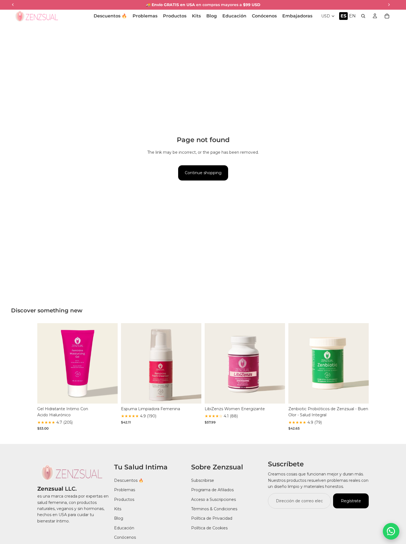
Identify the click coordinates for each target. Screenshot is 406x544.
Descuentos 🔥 (128, 480)
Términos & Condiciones (214, 508)
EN (352, 16)
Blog (118, 518)
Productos (124, 499)
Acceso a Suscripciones (213, 499)
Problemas (124, 489)
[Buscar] (363, 16)
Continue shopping (203, 172)
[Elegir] (109, 395)
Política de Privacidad (211, 518)
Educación (124, 527)
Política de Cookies (209, 527)
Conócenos (125, 537)
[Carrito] (387, 16)
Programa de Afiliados (212, 489)
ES (343, 16)
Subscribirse (202, 480)
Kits (117, 508)
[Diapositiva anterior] (45, 363)
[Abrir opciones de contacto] (391, 531)
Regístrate (351, 500)
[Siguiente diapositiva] (109, 363)
